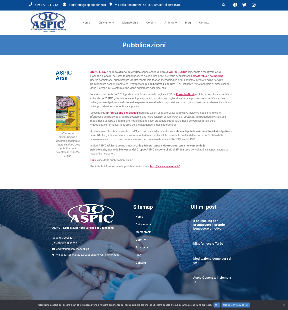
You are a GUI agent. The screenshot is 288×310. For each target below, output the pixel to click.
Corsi (149, 22)
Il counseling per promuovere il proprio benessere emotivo (209, 224)
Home (86, 22)
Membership (130, 22)
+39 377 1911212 (46, 5)
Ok (216, 304)
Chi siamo (104, 22)
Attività (169, 22)
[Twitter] (244, 5)
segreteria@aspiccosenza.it (87, 5)
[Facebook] (235, 5)
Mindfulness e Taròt (208, 243)
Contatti (204, 22)
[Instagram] (254, 5)
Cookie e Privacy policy (235, 304)
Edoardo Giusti (185, 94)
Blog (188, 22)
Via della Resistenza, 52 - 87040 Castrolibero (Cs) (147, 5)
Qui (92, 160)
